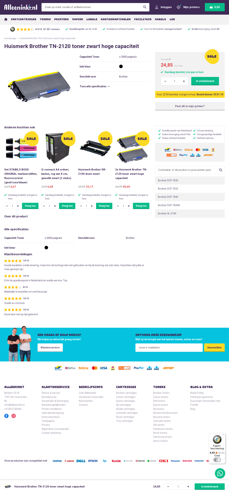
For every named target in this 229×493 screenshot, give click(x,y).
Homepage (10, 38)
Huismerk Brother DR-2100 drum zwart (92, 171)
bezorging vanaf (205, 29)
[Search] (221, 170)
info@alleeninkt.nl (14, 404)
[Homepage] (5, 19)
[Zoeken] (145, 7)
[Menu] (223, 435)
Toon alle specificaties (93, 86)
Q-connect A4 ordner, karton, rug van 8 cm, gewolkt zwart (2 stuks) (56, 174)
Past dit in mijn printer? (190, 106)
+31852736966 (12, 409)
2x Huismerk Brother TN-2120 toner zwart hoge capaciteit (131, 174)
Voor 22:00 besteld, (163, 29)
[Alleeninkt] (20, 7)
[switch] (217, 460)
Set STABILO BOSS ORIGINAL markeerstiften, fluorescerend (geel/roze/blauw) (20, 176)
